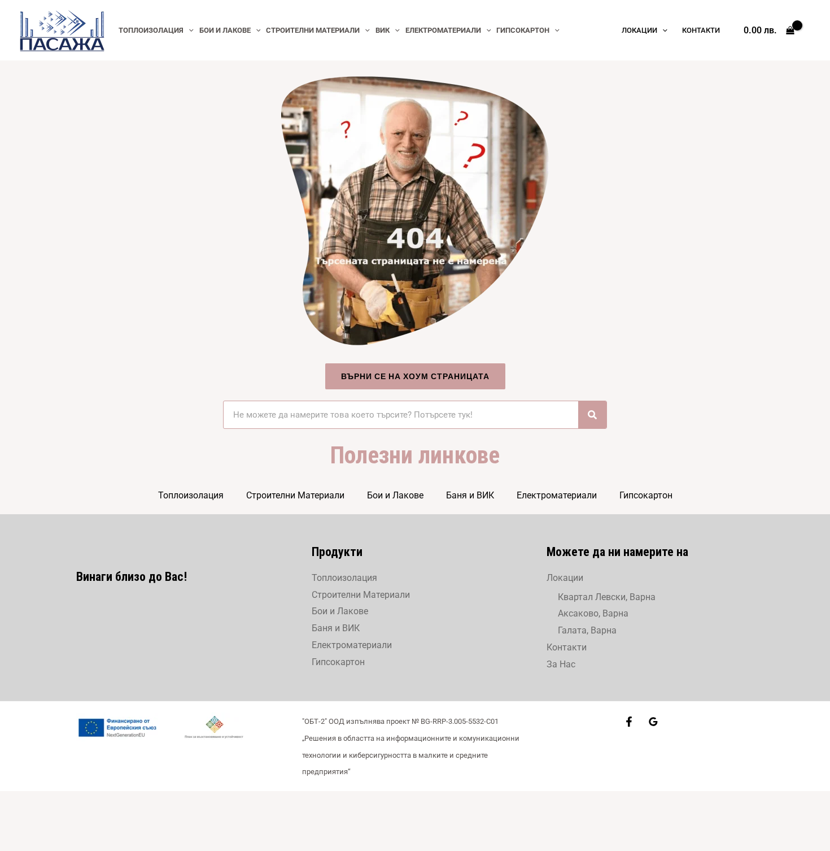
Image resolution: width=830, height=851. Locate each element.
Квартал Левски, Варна (607, 597)
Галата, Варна (587, 630)
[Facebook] (629, 722)
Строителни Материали (295, 495)
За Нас (561, 664)
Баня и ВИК (470, 495)
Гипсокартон (645, 495)
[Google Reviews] (653, 722)
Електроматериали (557, 495)
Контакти (567, 647)
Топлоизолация (191, 495)
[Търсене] (592, 414)
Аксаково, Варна (593, 613)
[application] (189, 30)
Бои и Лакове (395, 495)
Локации (565, 577)
